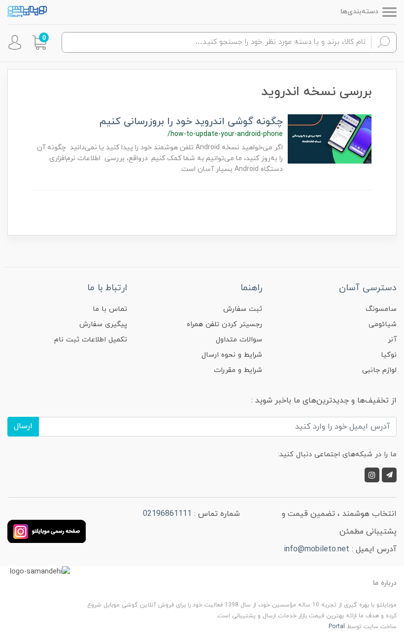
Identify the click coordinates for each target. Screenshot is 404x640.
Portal (337, 626)
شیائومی (383, 324)
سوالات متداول (239, 340)
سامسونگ (381, 309)
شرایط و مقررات (238, 370)
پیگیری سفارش (103, 324)
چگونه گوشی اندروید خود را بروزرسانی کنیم (191, 122)
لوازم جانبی (379, 370)
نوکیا (389, 355)
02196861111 (167, 513)
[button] (39, 42)
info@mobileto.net (316, 549)
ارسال (23, 426)
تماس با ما (110, 309)
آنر (392, 340)
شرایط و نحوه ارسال (232, 355)
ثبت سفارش (242, 309)
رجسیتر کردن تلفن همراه (224, 324)
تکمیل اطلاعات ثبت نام (90, 340)
